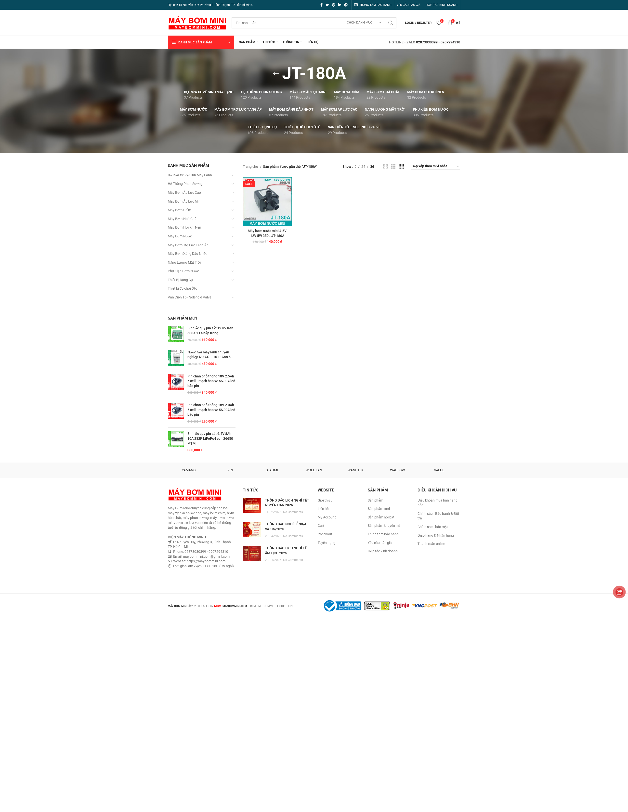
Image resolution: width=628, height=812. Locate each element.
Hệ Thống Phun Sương (185, 184)
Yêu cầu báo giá (380, 543)
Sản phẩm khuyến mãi (384, 526)
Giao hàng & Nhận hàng (436, 535)
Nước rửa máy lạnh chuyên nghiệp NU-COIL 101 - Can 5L (210, 354)
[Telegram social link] (346, 5)
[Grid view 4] (401, 166)
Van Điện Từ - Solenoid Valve (189, 297)
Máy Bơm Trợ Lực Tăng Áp (188, 245)
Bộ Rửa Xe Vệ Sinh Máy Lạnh (190, 175)
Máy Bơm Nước (180, 236)
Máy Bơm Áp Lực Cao (184, 192)
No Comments (293, 512)
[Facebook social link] (321, 5)
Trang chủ (251, 166)
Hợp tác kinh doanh (383, 551)
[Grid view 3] (393, 166)
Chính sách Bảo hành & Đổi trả (438, 516)
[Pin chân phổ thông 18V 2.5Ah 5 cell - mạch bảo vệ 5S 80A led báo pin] (176, 384)
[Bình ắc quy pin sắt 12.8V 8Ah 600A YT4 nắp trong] (176, 334)
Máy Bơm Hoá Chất (183, 219)
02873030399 (427, 42)
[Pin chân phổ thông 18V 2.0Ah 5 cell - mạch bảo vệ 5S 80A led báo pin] (176, 413)
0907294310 (450, 42)
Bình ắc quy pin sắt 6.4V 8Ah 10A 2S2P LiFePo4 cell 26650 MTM (210, 438)
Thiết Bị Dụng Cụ (180, 280)
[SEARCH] (390, 22)
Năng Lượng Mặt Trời (184, 262)
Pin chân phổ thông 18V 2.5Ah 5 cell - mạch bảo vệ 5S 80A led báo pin (211, 381)
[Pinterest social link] (333, 5)
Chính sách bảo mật (433, 527)
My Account (327, 517)
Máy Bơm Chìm (179, 210)
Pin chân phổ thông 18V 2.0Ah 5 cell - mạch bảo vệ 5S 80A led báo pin (211, 409)
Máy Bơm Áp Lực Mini (184, 201)
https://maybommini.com (205, 561)
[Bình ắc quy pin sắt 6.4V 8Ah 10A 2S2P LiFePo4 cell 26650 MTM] (176, 441)
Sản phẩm (375, 500)
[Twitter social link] (327, 5)
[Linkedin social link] (340, 5)
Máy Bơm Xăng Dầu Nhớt (187, 254)
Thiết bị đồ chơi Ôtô (182, 288)
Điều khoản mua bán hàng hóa (438, 502)
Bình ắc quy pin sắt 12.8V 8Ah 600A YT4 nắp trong (210, 330)
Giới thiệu (325, 500)
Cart (321, 526)
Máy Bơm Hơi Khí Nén (184, 227)
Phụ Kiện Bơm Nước (183, 271)
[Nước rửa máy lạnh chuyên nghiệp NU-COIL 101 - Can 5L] (176, 358)
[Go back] (276, 73)
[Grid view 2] (385, 166)
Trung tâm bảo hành (383, 534)
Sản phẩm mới (379, 509)
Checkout (325, 534)
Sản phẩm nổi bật (381, 517)
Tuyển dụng (326, 543)
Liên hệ (323, 509)
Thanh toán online (431, 544)
